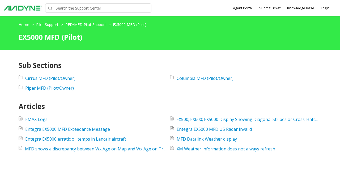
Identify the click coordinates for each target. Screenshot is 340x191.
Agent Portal (243, 8)
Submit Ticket (269, 8)
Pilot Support (48, 24)
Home (24, 24)
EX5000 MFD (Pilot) (129, 24)
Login (325, 8)
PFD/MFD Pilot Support (86, 24)
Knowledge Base (300, 8)
